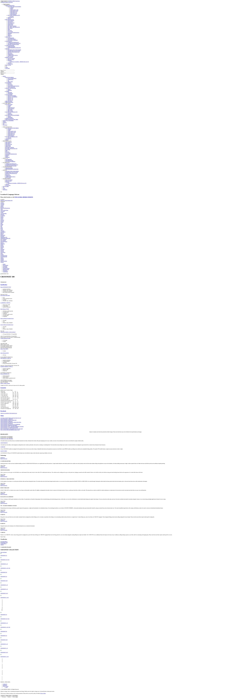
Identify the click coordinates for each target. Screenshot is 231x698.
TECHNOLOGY (8, 41)
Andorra (2, 202)
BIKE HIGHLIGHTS (9, 19)
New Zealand (3, 240)
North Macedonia (3, 241)
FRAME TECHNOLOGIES (13, 44)
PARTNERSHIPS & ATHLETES (14, 47)
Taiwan (1, 257)
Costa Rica (2, 211)
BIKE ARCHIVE (8, 101)
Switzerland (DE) (3, 255)
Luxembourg (2, 231)
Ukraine (2, 259)
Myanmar (2, 236)
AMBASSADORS (11, 46)
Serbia (1, 248)
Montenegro (2, 235)
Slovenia (2, 251)
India (1, 223)
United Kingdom (3, 261)
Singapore (2, 249)
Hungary (2, 221)
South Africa (2, 252)
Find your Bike (8, 65)
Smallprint (5, 685)
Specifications (5, 265)
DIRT (9, 29)
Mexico (1, 234)
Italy (1, 226)
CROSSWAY (10, 93)
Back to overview (3, 458)
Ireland (1, 224)
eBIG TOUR (10, 110)
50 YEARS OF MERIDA (13, 40)
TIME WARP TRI (11, 87)
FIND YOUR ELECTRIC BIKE (11, 119)
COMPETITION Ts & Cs (13, 55)
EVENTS (5, 122)
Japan (1, 227)
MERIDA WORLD (9, 57)
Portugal (2, 245)
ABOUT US (7, 36)
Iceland (1, 222)
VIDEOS (9, 62)
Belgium (2, 207)
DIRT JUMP (10, 81)
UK (3, 187)
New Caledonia (3, 239)
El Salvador (2, 215)
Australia (2, 204)
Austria (1, 205)
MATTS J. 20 (10, 98)
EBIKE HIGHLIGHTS (9, 5)
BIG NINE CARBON (12, 26)
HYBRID (7, 91)
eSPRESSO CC (11, 17)
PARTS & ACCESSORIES (8, 120)
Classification (5, 271)
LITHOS (12, 7)
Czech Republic (3, 213)
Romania (2, 247)
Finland (1, 217)
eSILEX (9, 18)
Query (1, 70)
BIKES (4, 76)
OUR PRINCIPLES (12, 39)
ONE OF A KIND (11, 58)
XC (8, 80)
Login (6, 67)
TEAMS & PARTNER (9, 45)
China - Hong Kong (4, 210)
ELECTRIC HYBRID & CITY (14, 15)
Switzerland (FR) (3, 256)
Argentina (2, 203)
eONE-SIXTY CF (13, 12)
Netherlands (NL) (3, 237)
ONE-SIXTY (10, 21)
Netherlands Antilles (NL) (5, 238)
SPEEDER (10, 35)
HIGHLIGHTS (6, 269)
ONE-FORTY (10, 23)
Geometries (5, 266)
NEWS (4, 121)
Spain (1, 253)
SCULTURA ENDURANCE (13, 32)
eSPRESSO (10, 114)
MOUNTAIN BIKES (9, 77)
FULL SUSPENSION (12, 78)
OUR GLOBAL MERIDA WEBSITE (23, 197)
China (1, 209)
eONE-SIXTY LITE (14, 10)
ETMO (11, 8)
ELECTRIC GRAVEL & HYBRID (12, 115)
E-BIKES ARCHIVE (9, 118)
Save (16, 696)
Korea (1, 228)
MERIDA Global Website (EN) (6, 200)
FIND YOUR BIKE (9, 102)
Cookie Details (15, 695)
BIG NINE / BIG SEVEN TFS (14, 27)
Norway (2, 242)
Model (4, 264)
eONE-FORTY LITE (14, 9)
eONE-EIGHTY (13, 14)
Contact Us (5, 684)
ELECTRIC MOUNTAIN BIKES (14, 6)
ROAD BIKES (8, 82)
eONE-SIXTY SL (13, 13)
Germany (2, 219)
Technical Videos (6, 268)
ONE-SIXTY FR (11, 22)
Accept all (2, 695)
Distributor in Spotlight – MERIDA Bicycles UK (19, 61)
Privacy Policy (5, 686)
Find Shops (7, 68)
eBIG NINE (10, 109)
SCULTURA (10, 31)
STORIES (10, 60)
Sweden (2, 254)
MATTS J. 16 (10, 100)
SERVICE (7, 48)
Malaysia (2, 232)
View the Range (3, 552)
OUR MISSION (11, 37)
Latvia (1, 229)
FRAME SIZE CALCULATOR (14, 50)
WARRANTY (10, 54)
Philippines (2, 243)
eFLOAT (12, 16)
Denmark (2, 214)
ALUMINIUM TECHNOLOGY (14, 43)
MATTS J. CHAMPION (12, 96)
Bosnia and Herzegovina (5, 208)
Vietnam (2, 262)
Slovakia (2, 250)
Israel (1, 225)
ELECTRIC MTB (8, 104)
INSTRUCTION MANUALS (13, 52)
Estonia (1, 216)
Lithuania (2, 230)
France (1, 218)
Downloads (5, 267)
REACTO (10, 30)
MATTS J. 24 (10, 97)
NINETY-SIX (10, 25)
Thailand (2, 258)
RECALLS (10, 53)
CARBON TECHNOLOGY (13, 42)
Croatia (1, 212)
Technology (5, 270)
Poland (1, 244)
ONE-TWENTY (11, 20)
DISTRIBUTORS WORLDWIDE (14, 49)
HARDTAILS (10, 79)
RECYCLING (10, 56)
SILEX (9, 34)
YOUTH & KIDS (8, 94)
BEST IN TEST (11, 59)
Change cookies (8, 695)
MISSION (10, 33)
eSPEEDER (10, 117)
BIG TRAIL (10, 28)
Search (2, 71)
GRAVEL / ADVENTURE (10, 88)
